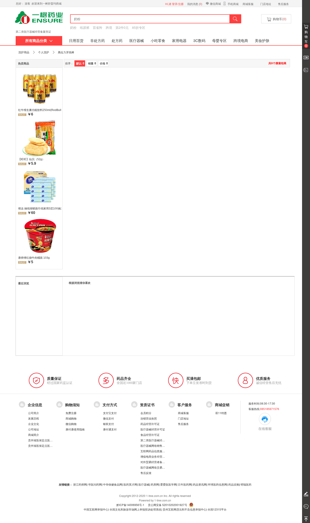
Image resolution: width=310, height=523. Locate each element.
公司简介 (33, 413)
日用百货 (76, 40)
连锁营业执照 (148, 418)
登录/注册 (178, 4)
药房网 (155, 484)
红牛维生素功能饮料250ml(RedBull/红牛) (39, 110)
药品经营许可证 (150, 424)
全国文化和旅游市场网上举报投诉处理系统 (135, 509)
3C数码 (199, 40)
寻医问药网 (95, 484)
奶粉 (73, 27)
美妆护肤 (262, 40)
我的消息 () (194, 4)
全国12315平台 (217, 509)
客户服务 (184, 405)
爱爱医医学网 (168, 484)
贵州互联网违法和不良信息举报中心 (184, 509)
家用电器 (179, 40)
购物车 (306, 38)
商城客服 (248, 4)
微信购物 (71, 424)
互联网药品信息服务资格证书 (158, 451)
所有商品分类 (36, 40)
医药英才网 (130, 484)
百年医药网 (185, 484)
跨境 (109, 27)
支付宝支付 (110, 413)
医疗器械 (136, 40)
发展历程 (33, 418)
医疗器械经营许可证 (152, 429)
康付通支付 (110, 429)
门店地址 (265, 4)
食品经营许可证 (150, 435)
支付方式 (110, 405)
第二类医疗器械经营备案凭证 (158, 440)
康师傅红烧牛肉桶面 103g (34, 257)
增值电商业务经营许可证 (155, 456)
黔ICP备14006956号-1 (130, 505)
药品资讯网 (200, 484)
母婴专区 (219, 40)
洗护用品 (23, 52)
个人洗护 (43, 52)
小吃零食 (158, 40)
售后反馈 (145, 473)
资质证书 (147, 405)
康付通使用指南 (75, 429)
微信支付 (108, 418)
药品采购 (233, 484)
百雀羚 (97, 27)
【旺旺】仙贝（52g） (31, 159)
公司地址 (33, 429)
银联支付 (108, 424)
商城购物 (71, 418)
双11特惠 (221, 413)
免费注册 (71, 413)
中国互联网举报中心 (96, 509)
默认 (79, 63)
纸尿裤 (84, 27)
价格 (102, 63)
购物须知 (72, 405)
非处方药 (97, 40)
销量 (90, 63)
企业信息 (35, 405)
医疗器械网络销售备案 (154, 445)
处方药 (117, 40)
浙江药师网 (80, 484)
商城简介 (33, 435)
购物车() (279, 19)
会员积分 (145, 413)
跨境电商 (241, 40)
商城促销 (222, 405)
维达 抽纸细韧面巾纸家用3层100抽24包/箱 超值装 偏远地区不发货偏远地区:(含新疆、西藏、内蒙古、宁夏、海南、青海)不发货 (39, 208)
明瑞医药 (246, 484)
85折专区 (138, 27)
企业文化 (33, 424)
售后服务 (283, 4)
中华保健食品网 (112, 484)
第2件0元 (122, 27)
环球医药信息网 (217, 484)
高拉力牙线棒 (66, 52)
